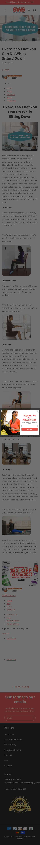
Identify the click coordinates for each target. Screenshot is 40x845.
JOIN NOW (29, 429)
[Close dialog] (38, 411)
